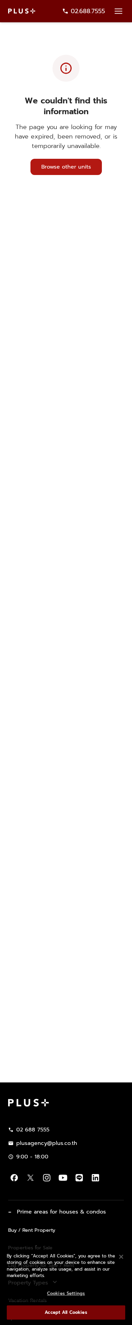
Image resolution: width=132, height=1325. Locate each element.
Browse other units (66, 167)
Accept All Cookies (66, 1312)
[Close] (121, 1256)
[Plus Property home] (21, 11)
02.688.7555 (88, 11)
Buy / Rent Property (31, 1230)
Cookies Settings (66, 1293)
